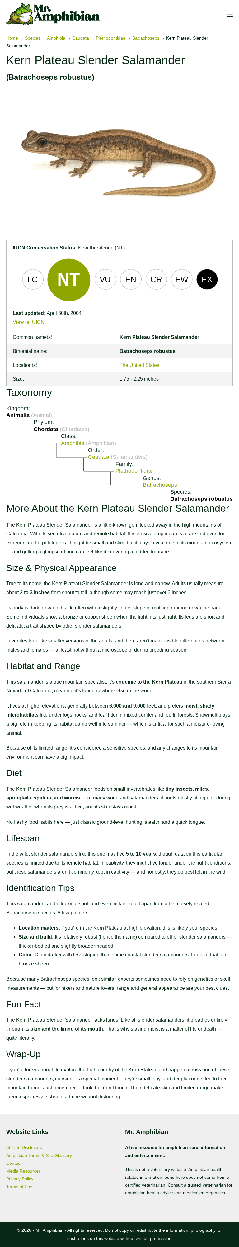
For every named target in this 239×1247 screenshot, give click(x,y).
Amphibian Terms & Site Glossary (39, 1155)
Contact (13, 1163)
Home (12, 38)
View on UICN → (32, 322)
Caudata (80, 38)
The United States (139, 365)
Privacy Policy (19, 1178)
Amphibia (56, 38)
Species (32, 38)
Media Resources (23, 1171)
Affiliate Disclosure (24, 1147)
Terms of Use (19, 1186)
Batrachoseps (145, 38)
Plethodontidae (110, 38)
